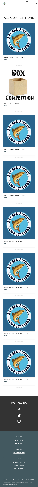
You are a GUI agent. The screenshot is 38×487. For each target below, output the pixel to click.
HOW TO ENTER (19, 443)
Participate (19, 65)
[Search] (26, 2)
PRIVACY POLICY (19, 465)
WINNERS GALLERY (19, 453)
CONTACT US (19, 440)
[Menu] (30, 2)
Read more (19, 203)
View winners (19, 111)
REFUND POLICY (19, 468)
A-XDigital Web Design (12, 484)
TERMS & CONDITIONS (19, 462)
